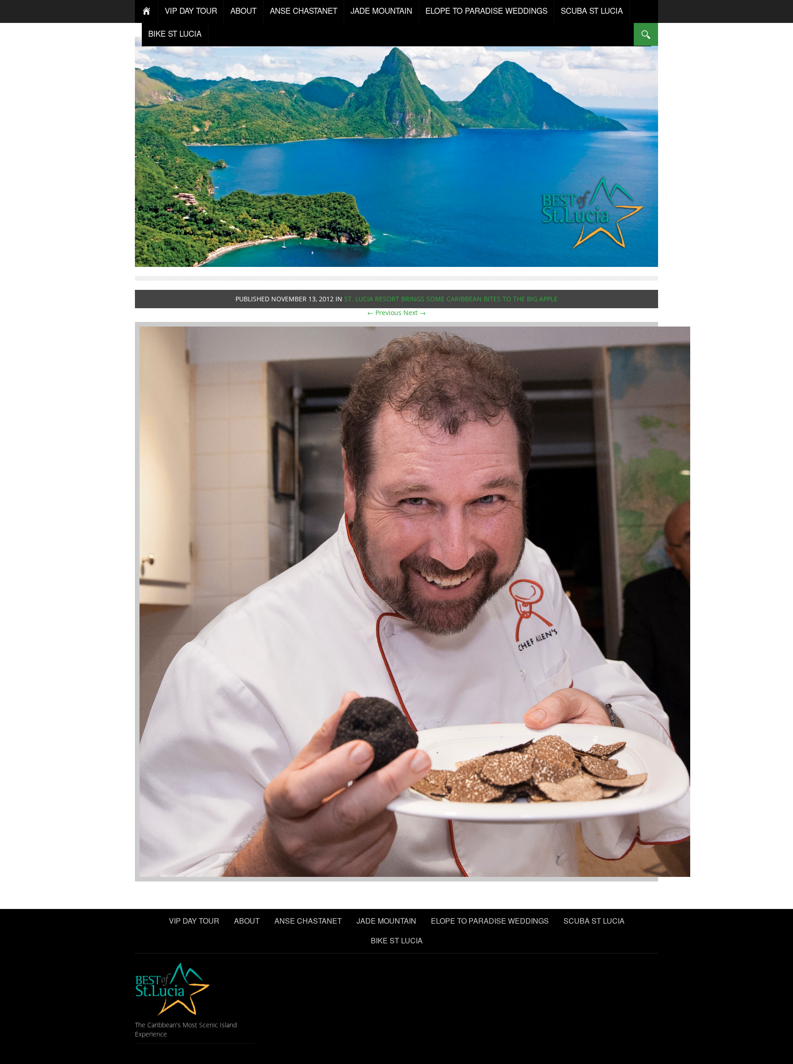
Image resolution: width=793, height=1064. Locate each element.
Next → (414, 312)
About (243, 10)
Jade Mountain (381, 10)
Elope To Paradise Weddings (486, 10)
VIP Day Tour (191, 10)
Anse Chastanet (303, 10)
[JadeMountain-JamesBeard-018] (415, 601)
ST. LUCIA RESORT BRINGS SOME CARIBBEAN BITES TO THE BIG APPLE (451, 298)
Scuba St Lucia (592, 10)
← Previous (384, 312)
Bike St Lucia (174, 33)
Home (146, 11)
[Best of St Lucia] (396, 150)
